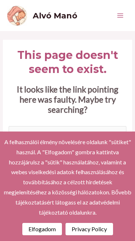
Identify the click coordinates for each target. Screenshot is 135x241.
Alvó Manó (55, 15)
